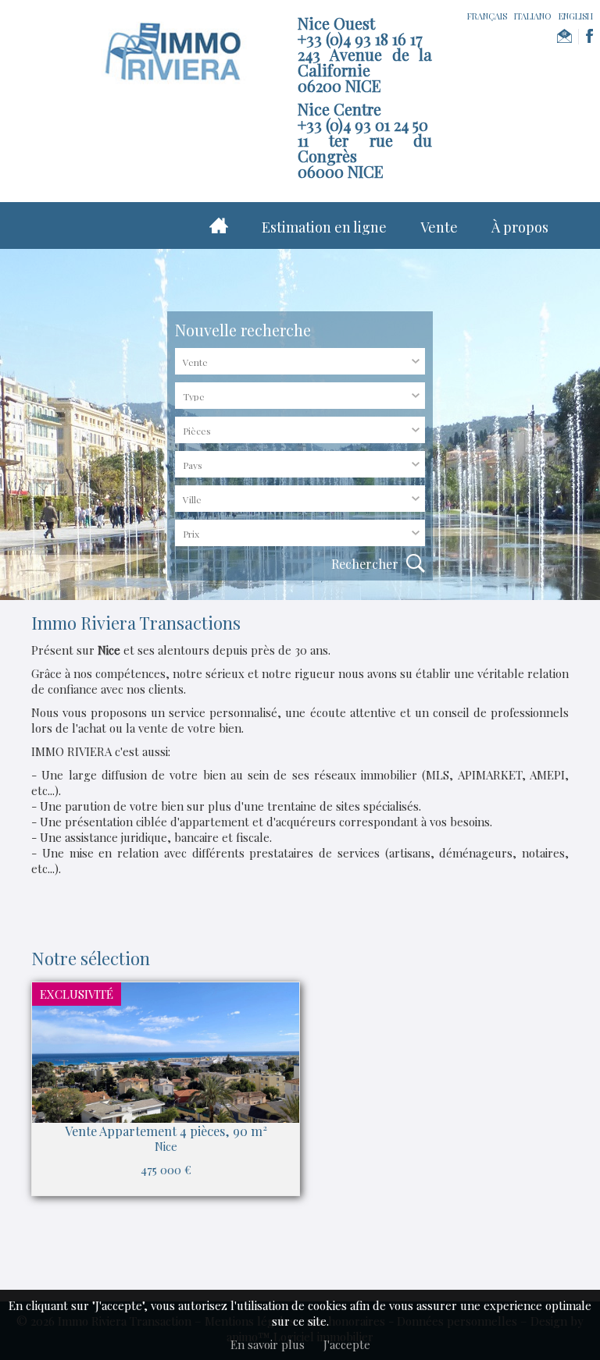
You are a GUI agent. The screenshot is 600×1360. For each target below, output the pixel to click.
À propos (519, 227)
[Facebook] (589, 36)
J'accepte (346, 1344)
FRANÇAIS (487, 16)
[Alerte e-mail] (564, 36)
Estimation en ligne (324, 227)
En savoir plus (267, 1344)
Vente (439, 227)
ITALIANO (533, 16)
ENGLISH (576, 16)
